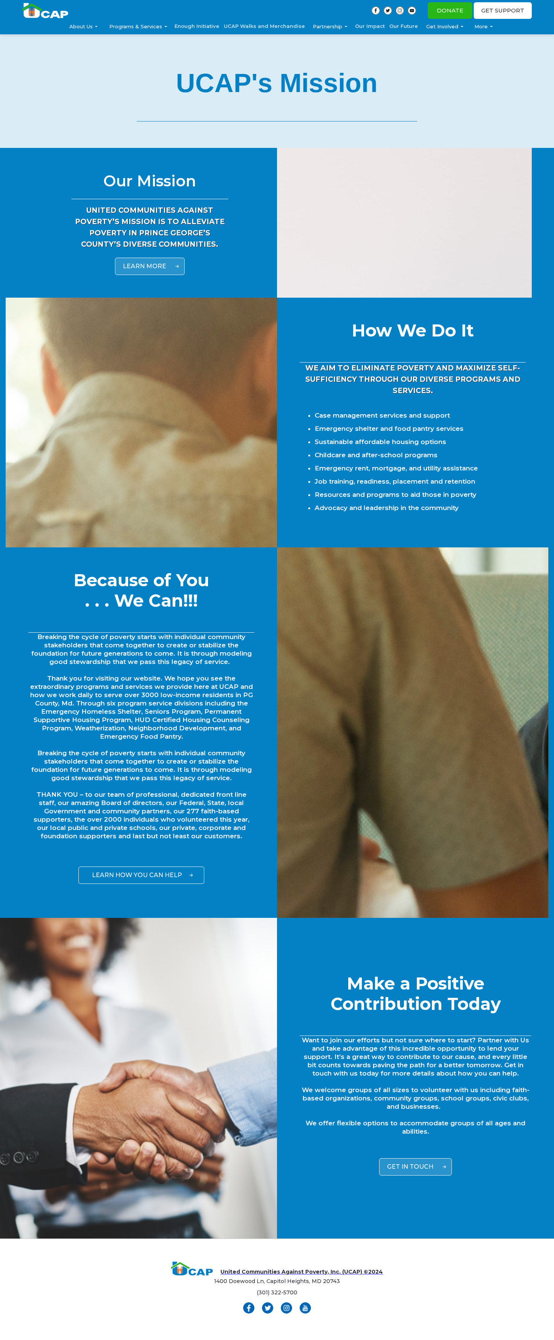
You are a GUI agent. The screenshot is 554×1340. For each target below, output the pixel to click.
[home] (45, 10)
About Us (81, 26)
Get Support (502, 10)
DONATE (450, 10)
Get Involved (442, 26)
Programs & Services (135, 26)
